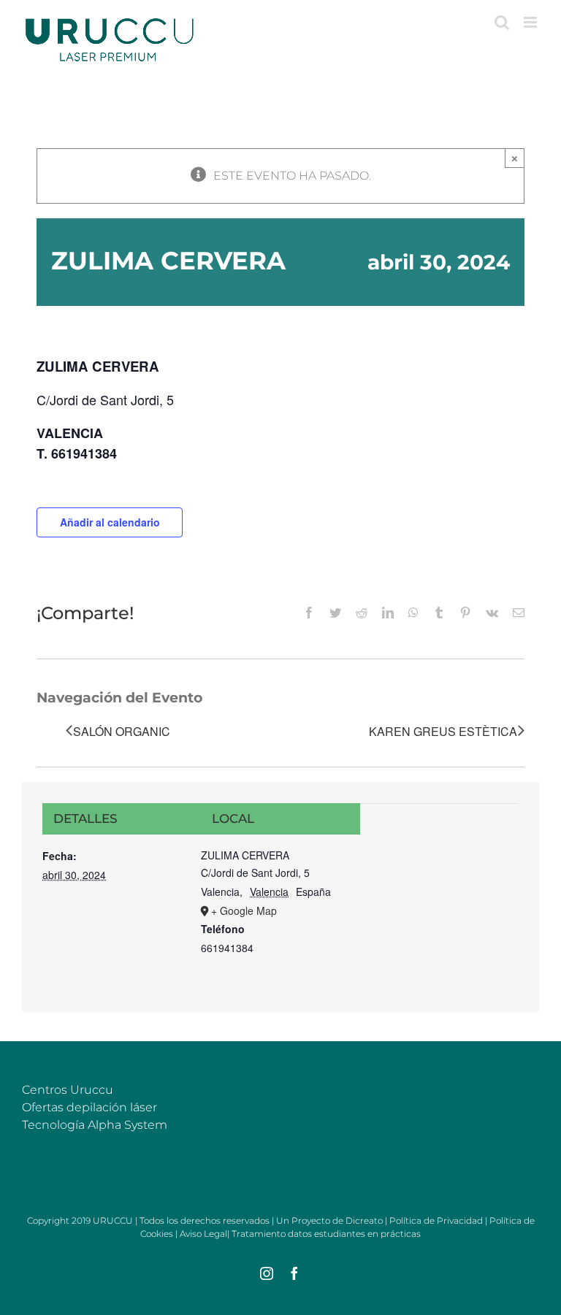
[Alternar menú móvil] (531, 22)
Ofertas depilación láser (89, 1107)
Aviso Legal (203, 1233)
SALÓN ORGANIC (121, 731)
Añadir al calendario (110, 522)
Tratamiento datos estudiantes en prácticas (326, 1233)
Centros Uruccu (67, 1090)
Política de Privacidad (436, 1220)
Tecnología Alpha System (94, 1125)
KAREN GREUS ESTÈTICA (443, 731)
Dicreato (364, 1220)
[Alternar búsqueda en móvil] (502, 22)
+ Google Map (244, 910)
